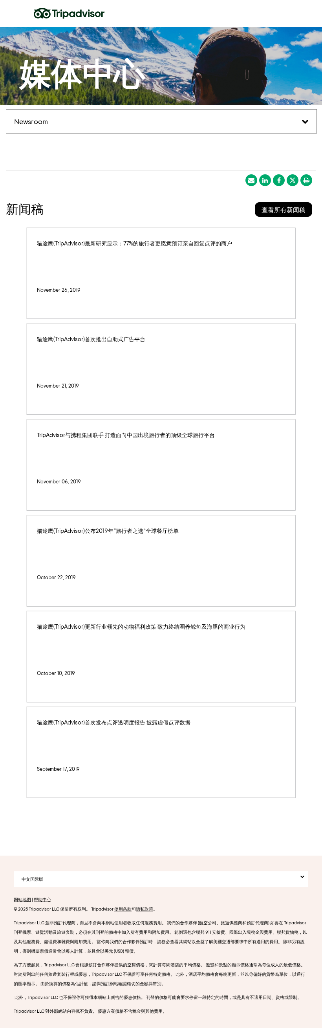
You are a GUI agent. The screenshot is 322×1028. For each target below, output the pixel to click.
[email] (251, 180)
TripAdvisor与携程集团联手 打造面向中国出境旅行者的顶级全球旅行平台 (126, 435)
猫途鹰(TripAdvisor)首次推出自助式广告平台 (91, 339)
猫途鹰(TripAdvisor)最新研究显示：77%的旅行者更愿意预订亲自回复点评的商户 (134, 243)
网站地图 (22, 899)
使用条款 (123, 908)
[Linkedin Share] (265, 180)
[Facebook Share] (279, 180)
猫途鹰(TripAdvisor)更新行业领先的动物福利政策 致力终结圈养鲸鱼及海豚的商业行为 (141, 626)
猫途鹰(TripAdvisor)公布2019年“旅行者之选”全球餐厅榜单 (108, 530)
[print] (306, 180)
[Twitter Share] (292, 180)
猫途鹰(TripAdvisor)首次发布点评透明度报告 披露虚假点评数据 (113, 722)
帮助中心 (42, 899)
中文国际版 (32, 879)
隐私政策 (144, 908)
